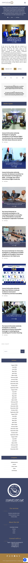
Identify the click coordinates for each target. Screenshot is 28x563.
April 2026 (14, 373)
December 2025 (14, 381)
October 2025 (14, 386)
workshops (20, 69)
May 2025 (14, 396)
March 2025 (14, 400)
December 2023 (14, 428)
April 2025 (14, 398)
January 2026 (14, 379)
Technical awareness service (14, 515)
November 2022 (14, 449)
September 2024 (14, 412)
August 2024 (14, 414)
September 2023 (14, 435)
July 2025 (14, 392)
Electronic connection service (14, 513)
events (14, 464)
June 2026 (14, 369)
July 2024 (14, 416)
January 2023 (14, 447)
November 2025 (14, 383)
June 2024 (14, 418)
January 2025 (14, 404)
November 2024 (14, 408)
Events (14, 533)
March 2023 (14, 443)
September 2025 (14, 388)
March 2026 (14, 375)
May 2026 (14, 371)
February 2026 (14, 377)
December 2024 (14, 406)
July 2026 (14, 367)
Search (23, 351)
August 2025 (14, 390)
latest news (14, 466)
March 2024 (14, 424)
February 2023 (14, 445)
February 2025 (14, 402)
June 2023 (14, 441)
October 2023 (14, 433)
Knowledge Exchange (14, 527)
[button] (5, 78)
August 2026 (14, 365)
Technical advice (14, 517)
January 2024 (14, 426)
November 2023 (14, 431)
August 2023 (14, 437)
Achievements (14, 462)
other (14, 468)
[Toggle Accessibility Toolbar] (25, 560)
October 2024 (14, 410)
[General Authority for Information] (7, 2)
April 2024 (14, 422)
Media (14, 531)
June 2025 (14, 394)
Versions (14, 529)
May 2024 (14, 420)
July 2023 (14, 439)
